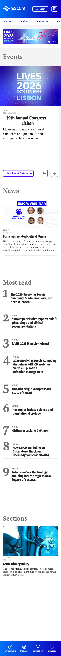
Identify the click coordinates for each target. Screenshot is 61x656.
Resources (42, 21)
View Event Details (17, 173)
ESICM (7, 21)
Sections (24, 21)
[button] (54, 173)
